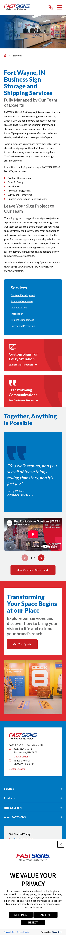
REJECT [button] (33, 922)
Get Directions (22, 756)
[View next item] (41, 557)
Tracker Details (23, 932)
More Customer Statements (33, 570)
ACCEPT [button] (45, 915)
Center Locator (17, 768)
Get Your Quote (22, 644)
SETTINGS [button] (20, 915)
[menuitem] (33, 295)
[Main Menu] (59, 7)
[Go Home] (5, 55)
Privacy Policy (9, 932)
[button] (61, 844)
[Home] (17, 7)
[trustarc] (57, 932)
